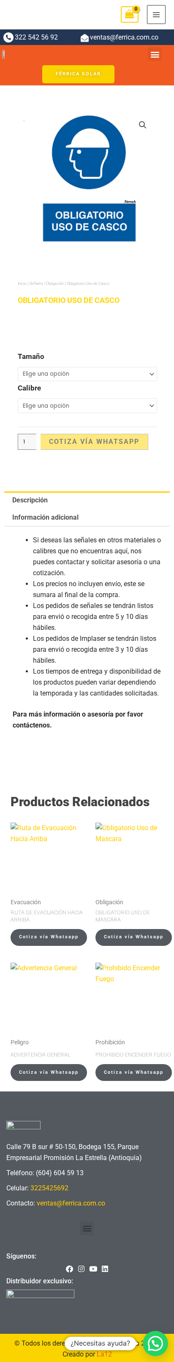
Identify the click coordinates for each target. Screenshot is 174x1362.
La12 (104, 1354)
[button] (155, 54)
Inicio (22, 283)
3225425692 (49, 1188)
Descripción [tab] (30, 500)
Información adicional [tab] (45, 517)
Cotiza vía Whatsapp (94, 442)
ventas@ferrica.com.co (71, 1203)
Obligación (55, 283)
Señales (36, 283)
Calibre (29, 388)
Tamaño (31, 356)
